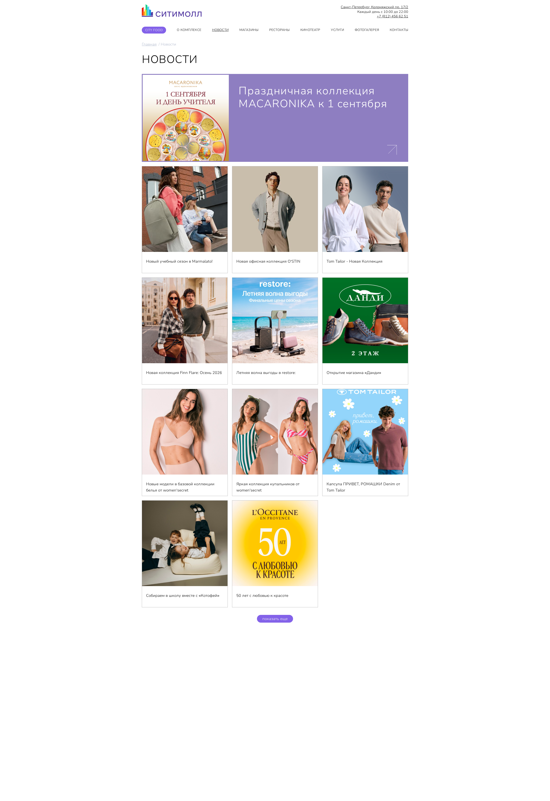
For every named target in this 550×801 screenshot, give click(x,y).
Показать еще (275, 618)
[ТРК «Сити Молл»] (172, 11)
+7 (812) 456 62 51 (392, 16)
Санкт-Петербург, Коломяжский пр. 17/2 (374, 7)
